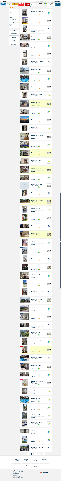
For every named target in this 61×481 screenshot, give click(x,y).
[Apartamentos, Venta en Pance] (25, 144)
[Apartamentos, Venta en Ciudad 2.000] (25, 201)
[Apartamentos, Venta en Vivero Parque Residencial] (25, 37)
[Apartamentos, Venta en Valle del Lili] (25, 161)
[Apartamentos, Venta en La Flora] (25, 70)
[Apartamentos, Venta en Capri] (25, 78)
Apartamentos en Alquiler (26, 459)
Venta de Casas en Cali (17, 459)
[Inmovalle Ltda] (21, 4)
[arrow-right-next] (42, 454)
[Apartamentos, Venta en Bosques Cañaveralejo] (25, 391)
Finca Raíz (37, 1)
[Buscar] (18, 10)
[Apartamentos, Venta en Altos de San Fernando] (25, 267)
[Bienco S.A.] (27, 4)
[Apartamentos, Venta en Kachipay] (25, 119)
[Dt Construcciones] (3, 4)
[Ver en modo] (47, 7)
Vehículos (44, 461)
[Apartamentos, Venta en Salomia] (25, 169)
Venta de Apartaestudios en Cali (16, 461)
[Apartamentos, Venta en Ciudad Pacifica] (25, 300)
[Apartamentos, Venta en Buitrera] (25, 103)
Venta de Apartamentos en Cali (16, 460)
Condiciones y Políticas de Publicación (16, 472)
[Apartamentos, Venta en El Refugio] (25, 95)
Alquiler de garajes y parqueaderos (26, 465)
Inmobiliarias (41, 1)
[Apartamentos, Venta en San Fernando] (25, 407)
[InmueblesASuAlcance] (49, 13)
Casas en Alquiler (25, 460)
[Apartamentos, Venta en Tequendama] (25, 423)
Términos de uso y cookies (15, 475)
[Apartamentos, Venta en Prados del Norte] (25, 316)
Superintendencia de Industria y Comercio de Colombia (18, 477)
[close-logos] (30, 6)
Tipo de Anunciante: (11, 24)
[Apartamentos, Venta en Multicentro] (25, 86)
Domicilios (35, 461)
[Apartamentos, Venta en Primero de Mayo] (25, 291)
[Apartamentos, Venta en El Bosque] (25, 20)
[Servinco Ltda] (15, 4)
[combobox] (14, 10)
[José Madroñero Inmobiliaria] (46, 4)
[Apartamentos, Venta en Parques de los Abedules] (25, 382)
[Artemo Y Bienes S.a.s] (58, 4)
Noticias (45, 1)
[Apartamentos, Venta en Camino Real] (25, 185)
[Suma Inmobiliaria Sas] (40, 4)
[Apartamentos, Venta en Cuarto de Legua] (25, 448)
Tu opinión (60, 240)
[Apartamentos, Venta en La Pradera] (25, 358)
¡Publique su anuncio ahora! (44, 459)
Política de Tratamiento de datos (16, 473)
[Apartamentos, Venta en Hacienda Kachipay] (25, 53)
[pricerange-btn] (17, 20)
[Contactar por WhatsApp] (38, 22)
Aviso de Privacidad (14, 474)
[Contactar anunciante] (39, 22)
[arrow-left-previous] (30, 454)
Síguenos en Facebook (35, 465)
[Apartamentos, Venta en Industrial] (25, 152)
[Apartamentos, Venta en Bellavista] (25, 275)
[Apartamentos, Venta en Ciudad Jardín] (25, 62)
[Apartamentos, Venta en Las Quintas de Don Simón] (25, 325)
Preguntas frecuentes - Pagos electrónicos (17, 476)
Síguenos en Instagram (35, 466)
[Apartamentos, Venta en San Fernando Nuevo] (25, 12)
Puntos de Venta (35, 460)
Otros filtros (13, 22)
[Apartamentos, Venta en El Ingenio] (25, 45)
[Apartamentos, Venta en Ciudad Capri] (25, 439)
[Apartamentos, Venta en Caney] (25, 225)
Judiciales (44, 465)
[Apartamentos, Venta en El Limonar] (25, 374)
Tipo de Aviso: (14, 16)
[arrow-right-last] (44, 454)
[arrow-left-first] (28, 454)
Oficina (35, 459)
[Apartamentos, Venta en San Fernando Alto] (25, 258)
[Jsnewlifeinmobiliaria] (52, 4)
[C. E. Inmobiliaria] (33, 4)
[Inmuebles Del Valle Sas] (9, 4)
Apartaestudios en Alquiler (26, 461)
